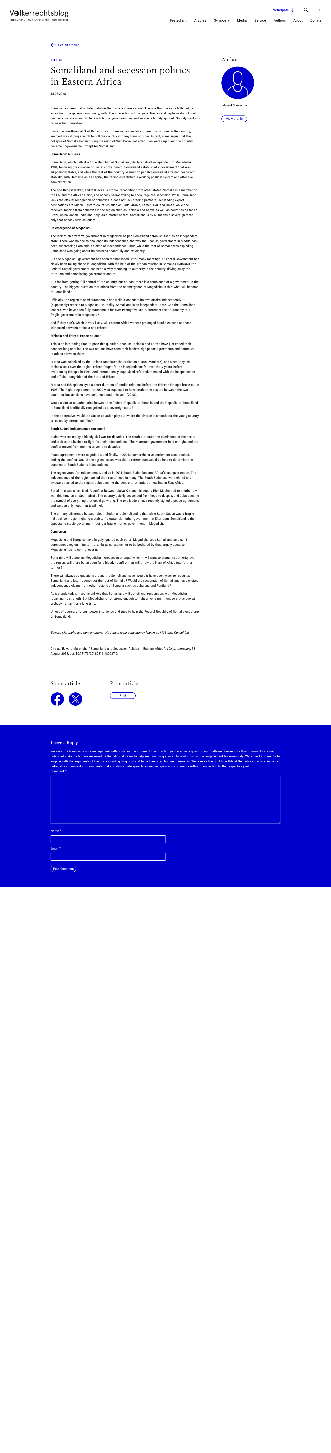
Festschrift (178, 20)
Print (123, 695)
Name (56, 831)
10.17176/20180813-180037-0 (96, 653)
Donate (315, 20)
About (298, 20)
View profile (234, 118)
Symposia (221, 20)
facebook (57, 699)
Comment (58, 771)
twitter (75, 699)
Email (56, 848)
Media (242, 20)
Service (260, 20)
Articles (200, 20)
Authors (280, 20)
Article (58, 60)
